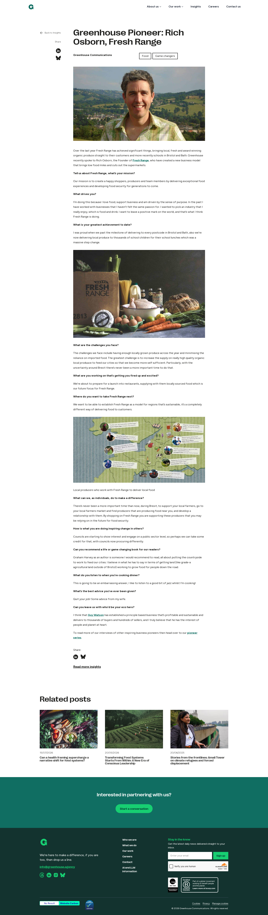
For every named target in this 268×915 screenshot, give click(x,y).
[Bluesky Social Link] (62, 875)
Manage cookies (220, 903)
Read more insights (87, 666)
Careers (213, 6)
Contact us (233, 6)
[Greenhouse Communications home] (44, 842)
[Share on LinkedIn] (58, 50)
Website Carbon (69, 903)
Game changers (165, 56)
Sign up (220, 855)
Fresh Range (141, 160)
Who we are (129, 839)
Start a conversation (134, 808)
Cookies (196, 903)
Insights (196, 6)
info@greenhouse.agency (57, 866)
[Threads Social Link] (42, 875)
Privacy (206, 903)
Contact (127, 861)
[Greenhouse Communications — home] (31, 7)
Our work (175, 6)
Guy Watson (96, 615)
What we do (129, 845)
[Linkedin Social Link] (49, 875)
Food (145, 56)
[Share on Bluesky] (58, 58)
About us (153, 6)
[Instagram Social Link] (55, 875)
